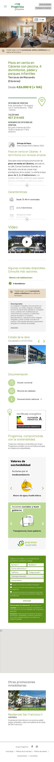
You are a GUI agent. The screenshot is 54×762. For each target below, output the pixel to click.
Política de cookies (40, 751)
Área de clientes (45, 4)
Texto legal (14, 328)
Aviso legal (9, 751)
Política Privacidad (32, 585)
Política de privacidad (24, 751)
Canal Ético (34, 756)
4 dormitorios (19, 283)
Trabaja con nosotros (43, 8)
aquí (17, 596)
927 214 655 (16, 117)
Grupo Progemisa (22, 747)
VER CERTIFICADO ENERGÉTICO (29, 427)
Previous (39, 341)
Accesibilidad (22, 756)
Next (44, 341)
